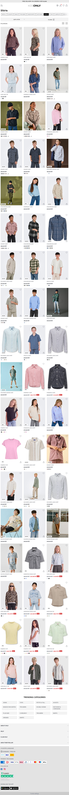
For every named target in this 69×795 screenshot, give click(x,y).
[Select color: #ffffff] (47, 173)
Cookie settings (34, 793)
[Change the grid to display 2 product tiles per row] (63, 23)
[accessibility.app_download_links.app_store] (14, 790)
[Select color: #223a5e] (27, 248)
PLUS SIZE (6, 713)
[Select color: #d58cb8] (1, 469)
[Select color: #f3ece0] (47, 285)
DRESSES (5, 717)
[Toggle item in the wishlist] (20, 28)
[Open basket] (66, 6)
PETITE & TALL (40, 702)
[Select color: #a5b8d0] (49, 173)
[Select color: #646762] (47, 98)
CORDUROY (23, 713)
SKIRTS (55, 713)
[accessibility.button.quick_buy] (20, 54)
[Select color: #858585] (24, 578)
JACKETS (55, 702)
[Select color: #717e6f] (49, 359)
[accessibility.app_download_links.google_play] (5, 790)
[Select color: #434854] (6, 136)
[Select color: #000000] (24, 61)
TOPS (21, 702)
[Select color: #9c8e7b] (1, 285)
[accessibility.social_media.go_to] (1, 769)
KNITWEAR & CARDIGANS (57, 708)
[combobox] (18, 19)
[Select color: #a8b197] (6, 285)
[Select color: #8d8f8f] (24, 248)
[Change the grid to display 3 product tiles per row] (66, 23)
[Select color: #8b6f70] (52, 98)
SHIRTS (22, 717)
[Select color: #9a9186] (50, 98)
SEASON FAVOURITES (9, 707)
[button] (34, 1)
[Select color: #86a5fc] (26, 578)
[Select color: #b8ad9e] (47, 615)
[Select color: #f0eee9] (6, 469)
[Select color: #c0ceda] (26, 61)
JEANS (5, 702)
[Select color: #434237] (26, 248)
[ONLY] (34, 6)
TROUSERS (23, 707)
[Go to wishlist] (63, 6)
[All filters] (51, 19)
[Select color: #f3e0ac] (3, 469)
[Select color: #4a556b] (49, 285)
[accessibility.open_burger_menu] (2, 6)
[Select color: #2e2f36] (49, 98)
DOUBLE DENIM (41, 707)
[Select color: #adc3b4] (49, 615)
